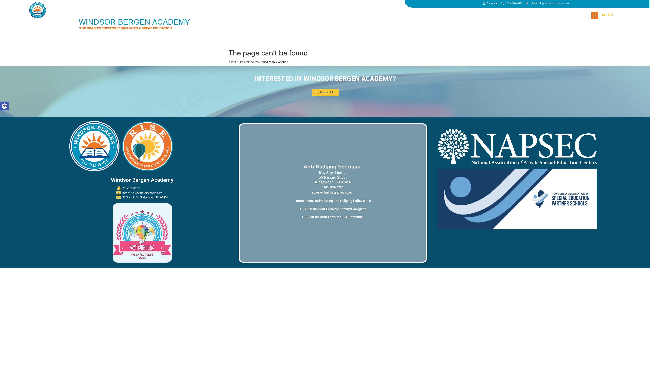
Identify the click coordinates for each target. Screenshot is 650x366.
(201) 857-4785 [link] (332, 187)
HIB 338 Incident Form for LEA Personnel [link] (333, 217)
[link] (4, 106)
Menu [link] (607, 15)
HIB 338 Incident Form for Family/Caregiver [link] (333, 209)
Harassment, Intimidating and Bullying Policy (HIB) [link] (333, 201)
